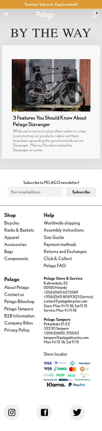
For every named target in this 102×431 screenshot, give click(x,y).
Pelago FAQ (55, 265)
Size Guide (54, 236)
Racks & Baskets (19, 229)
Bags (8, 251)
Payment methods (60, 244)
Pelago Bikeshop (19, 301)
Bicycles (11, 222)
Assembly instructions (64, 229)
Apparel (11, 236)
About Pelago (16, 286)
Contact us (14, 294)
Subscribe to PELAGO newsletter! (51, 182)
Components (16, 258)
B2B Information (19, 315)
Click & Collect (58, 258)
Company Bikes (18, 322)
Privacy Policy (17, 329)
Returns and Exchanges (65, 251)
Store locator (55, 353)
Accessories (15, 244)
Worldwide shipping (62, 222)
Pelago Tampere (18, 308)
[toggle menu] (6, 14)
